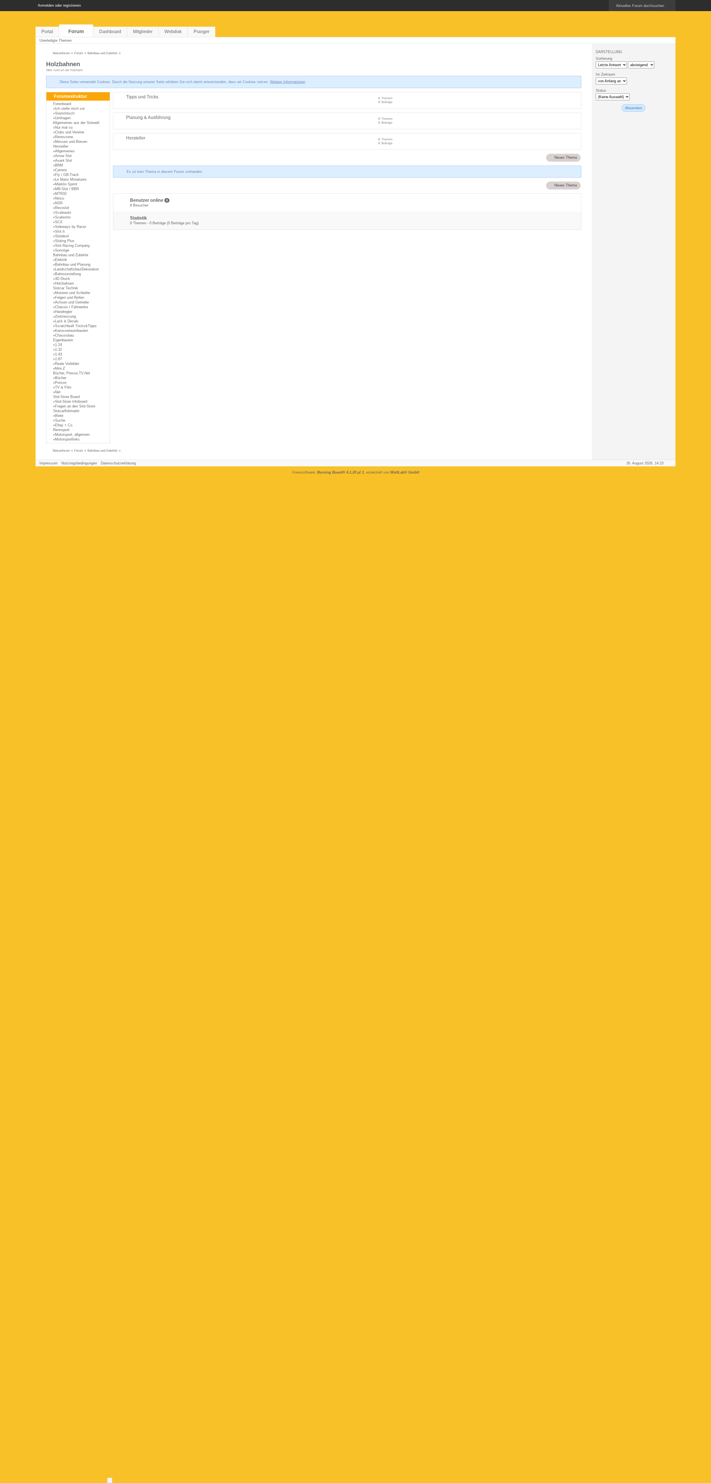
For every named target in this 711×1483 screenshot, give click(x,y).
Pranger (201, 31)
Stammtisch (64, 113)
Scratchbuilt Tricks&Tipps (76, 326)
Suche (60, 420)
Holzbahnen (63, 64)
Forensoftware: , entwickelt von (355, 472)
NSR (58, 203)
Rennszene (64, 137)
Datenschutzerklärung (118, 463)
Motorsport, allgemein (72, 434)
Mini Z (60, 368)
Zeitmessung (65, 316)
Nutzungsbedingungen (79, 463)
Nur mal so (63, 127)
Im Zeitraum (605, 74)
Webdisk (173, 31)
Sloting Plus (64, 241)
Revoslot (62, 208)
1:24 (58, 345)
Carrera (61, 170)
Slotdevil (62, 236)
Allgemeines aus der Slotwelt (76, 123)
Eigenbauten (63, 340)
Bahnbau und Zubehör (70, 255)
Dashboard (110, 31)
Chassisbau (64, 335)
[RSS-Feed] (654, 40)
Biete (59, 416)
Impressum (48, 463)
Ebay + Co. (64, 425)
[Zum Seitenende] (670, 40)
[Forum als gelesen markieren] (646, 40)
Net (58, 392)
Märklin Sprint (66, 184)
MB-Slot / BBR (67, 189)
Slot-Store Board (66, 397)
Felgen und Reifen (69, 297)
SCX (58, 222)
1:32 (58, 349)
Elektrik (61, 260)
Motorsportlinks (67, 439)
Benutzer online (146, 200)
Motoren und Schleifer (72, 293)
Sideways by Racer (70, 227)
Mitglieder (142, 31)
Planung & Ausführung (148, 117)
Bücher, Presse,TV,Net (71, 373)
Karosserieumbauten (71, 331)
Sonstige (62, 250)
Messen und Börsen (71, 142)
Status (601, 90)
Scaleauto (63, 212)
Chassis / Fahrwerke (71, 307)
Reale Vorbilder (67, 364)
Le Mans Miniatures (71, 179)
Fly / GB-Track (67, 175)
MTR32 (61, 193)
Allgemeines (65, 151)
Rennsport (61, 430)
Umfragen (63, 118)
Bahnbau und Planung (72, 264)
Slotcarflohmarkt (66, 411)
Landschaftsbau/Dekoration (77, 269)
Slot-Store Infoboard (71, 401)
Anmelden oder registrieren (59, 5)
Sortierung (604, 58)
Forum (76, 31)
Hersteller (60, 146)
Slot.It (60, 231)
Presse (60, 382)
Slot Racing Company (72, 245)
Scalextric (63, 217)
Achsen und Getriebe (72, 302)
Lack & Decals (67, 321)
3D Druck (62, 279)
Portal (47, 31)
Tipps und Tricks (142, 96)
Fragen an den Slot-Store (75, 406)
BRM (59, 165)
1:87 (58, 359)
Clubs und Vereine (69, 132)
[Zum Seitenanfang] (670, 463)
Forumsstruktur (70, 96)
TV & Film (63, 387)
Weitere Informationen (287, 82)
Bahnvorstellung (68, 274)
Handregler (63, 312)
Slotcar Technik (65, 288)
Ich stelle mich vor (70, 108)
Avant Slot (63, 160)
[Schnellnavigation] (662, 40)
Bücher (60, 378)
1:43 (58, 354)
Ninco (59, 198)
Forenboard (62, 104)
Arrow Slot (63, 156)
